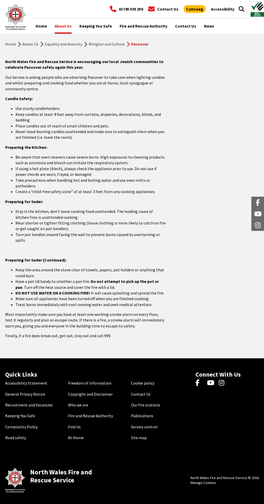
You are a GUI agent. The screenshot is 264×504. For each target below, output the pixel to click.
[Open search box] (241, 9)
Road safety (15, 437)
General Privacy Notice (25, 394)
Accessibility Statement (26, 383)
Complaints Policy (21, 426)
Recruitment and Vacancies (29, 404)
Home (10, 44)
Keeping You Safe (20, 415)
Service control (144, 426)
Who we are (78, 404)
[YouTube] (211, 383)
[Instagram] (223, 383)
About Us (30, 44)
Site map (139, 437)
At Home (76, 437)
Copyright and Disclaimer (90, 394)
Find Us (74, 426)
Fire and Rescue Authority (90, 415)
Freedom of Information (89, 383)
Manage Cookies (203, 482)
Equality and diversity (63, 44)
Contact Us (141, 394)
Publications (142, 415)
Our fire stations (145, 404)
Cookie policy (142, 383)
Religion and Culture (107, 44)
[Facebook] (199, 383)
